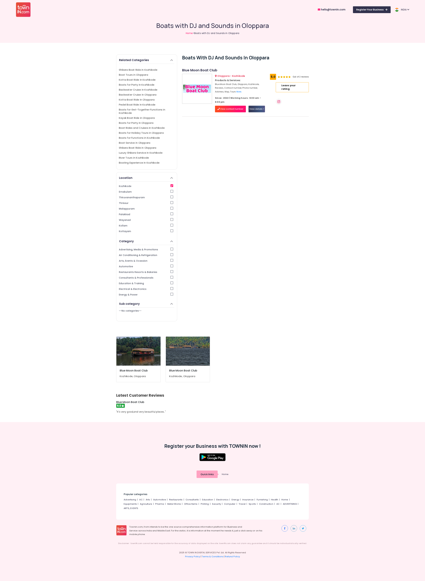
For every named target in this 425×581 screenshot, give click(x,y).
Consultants (192, 499)
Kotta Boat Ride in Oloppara (137, 99)
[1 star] (289, 77)
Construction (266, 504)
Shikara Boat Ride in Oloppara (137, 147)
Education (207, 499)
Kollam (123, 225)
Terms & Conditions (212, 556)
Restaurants (175, 499)
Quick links (207, 474)
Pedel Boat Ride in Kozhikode (137, 104)
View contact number (231, 108)
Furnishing (262, 499)
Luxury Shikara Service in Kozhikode (141, 152)
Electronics (222, 499)
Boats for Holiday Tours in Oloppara (141, 133)
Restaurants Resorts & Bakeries (138, 272)
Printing (205, 504)
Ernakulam (125, 191)
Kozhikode (125, 186)
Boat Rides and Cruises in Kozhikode (142, 128)
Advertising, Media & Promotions (138, 249)
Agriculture (146, 504)
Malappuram (127, 208)
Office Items (190, 504)
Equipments (130, 504)
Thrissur (123, 203)
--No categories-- (130, 310)
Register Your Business (370, 9)
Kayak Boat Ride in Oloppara (137, 118)
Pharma (159, 504)
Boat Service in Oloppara (134, 143)
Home (189, 33)
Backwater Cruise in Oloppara (137, 94)
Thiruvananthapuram (132, 197)
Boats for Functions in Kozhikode (139, 138)
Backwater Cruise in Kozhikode (138, 89)
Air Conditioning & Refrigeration (138, 255)
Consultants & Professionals (136, 277)
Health (274, 499)
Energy (235, 499)
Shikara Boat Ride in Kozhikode (138, 70)
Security (216, 504)
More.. (239, 91)
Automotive (126, 266)
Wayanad (125, 220)
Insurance (248, 499)
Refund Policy (232, 556)
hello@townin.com (332, 9)
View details (256, 108)
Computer (230, 504)
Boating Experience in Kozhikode (139, 162)
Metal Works (174, 504)
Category (126, 241)
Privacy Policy (192, 556)
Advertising (130, 499)
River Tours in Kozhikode (134, 157)
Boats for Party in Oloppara (136, 123)
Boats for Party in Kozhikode (136, 84)
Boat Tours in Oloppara (133, 74)
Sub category (129, 304)
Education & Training (131, 283)
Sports (252, 504)
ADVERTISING (290, 504)
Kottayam (125, 231)
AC (140, 499)
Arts (148, 499)
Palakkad (124, 214)
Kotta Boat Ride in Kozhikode (137, 79)
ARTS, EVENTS (131, 508)
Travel (242, 504)
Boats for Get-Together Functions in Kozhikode (142, 111)
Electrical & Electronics (132, 289)
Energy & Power (128, 294)
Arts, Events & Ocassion (133, 260)
